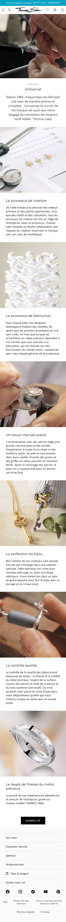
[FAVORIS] (47, 9)
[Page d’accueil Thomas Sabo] (9, 9)
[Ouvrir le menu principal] (3, 9)
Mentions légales (26, 911)
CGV (5, 902)
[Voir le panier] (62, 9)
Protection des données (21, 902)
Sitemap (45, 911)
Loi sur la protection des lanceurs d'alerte (49, 902)
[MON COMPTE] (55, 9)
